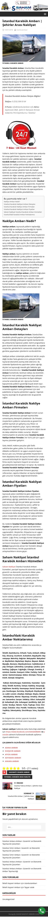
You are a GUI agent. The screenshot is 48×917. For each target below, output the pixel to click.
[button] (44, 14)
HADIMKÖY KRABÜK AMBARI (19, 772)
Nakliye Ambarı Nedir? (12, 202)
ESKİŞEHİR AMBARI (12, 751)
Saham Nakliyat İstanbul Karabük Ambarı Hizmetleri (23, 212)
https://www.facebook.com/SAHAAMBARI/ (23, 732)
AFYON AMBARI (11, 754)
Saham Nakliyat (9, 566)
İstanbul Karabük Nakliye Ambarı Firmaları (19, 207)
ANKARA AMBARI (12, 761)
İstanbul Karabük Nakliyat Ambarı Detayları (19, 204)
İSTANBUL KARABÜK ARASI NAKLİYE (17, 777)
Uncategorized (8, 899)
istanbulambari (21, 30)
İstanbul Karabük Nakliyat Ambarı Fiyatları (19, 209)
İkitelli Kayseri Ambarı (11, 883)
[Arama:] (24, 827)
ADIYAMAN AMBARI (13, 758)
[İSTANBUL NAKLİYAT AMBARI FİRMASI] (24, 10)
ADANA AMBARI (11, 748)
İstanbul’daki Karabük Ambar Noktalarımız (19, 215)
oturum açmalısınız (30, 819)
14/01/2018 (9, 30)
